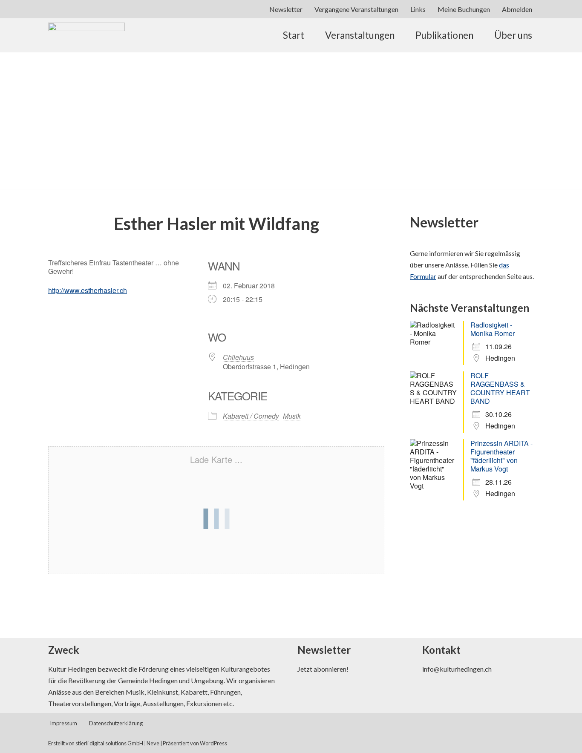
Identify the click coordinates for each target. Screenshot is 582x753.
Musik (292, 416)
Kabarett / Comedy (251, 416)
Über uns (513, 35)
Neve (153, 743)
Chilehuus (238, 357)
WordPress (213, 743)
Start (293, 35)
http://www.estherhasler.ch (87, 290)
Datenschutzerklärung (116, 723)
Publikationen (444, 35)
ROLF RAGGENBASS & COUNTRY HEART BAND (500, 388)
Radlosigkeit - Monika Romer (492, 329)
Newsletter (286, 9)
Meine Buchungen (464, 9)
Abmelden (517, 9)
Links (418, 9)
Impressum (63, 723)
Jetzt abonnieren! (323, 669)
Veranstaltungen (360, 35)
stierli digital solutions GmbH (109, 743)
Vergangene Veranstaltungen (356, 9)
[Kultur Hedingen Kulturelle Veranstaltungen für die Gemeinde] (86, 61)
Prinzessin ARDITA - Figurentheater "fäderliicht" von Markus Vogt (501, 456)
